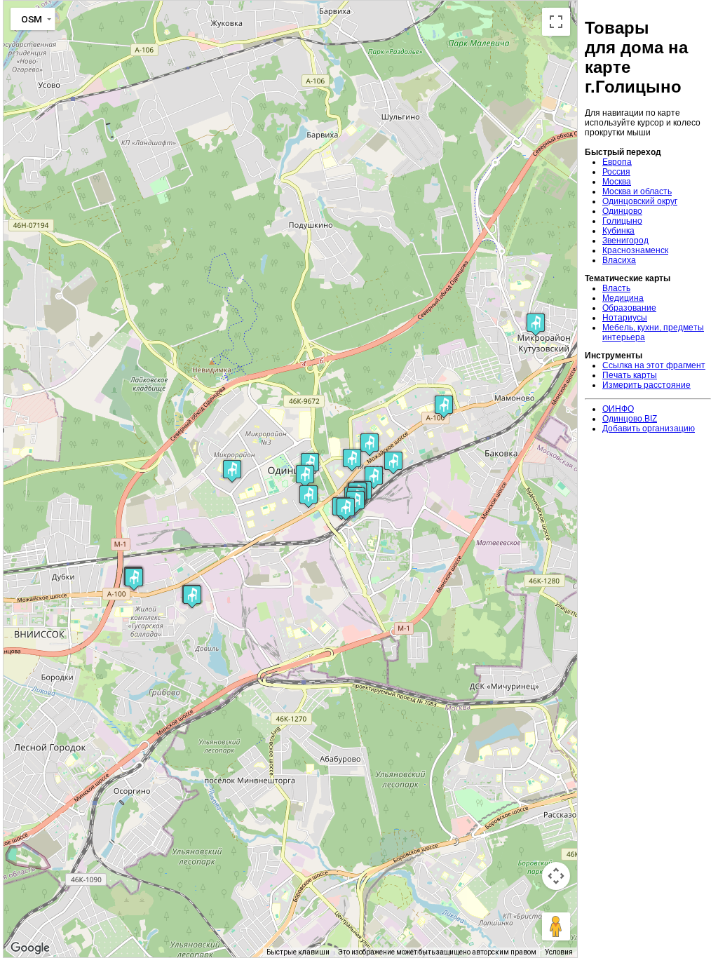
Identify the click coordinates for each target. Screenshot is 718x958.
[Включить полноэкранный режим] (556, 22)
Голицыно (622, 221)
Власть (616, 288)
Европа (617, 162)
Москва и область (637, 191)
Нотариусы (624, 318)
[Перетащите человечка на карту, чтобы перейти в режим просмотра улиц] (556, 926)
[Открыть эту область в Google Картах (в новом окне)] (30, 948)
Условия (559, 952)
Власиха (619, 260)
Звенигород (625, 240)
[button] (305, 475)
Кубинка (618, 231)
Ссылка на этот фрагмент (653, 365)
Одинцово (622, 211)
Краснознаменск (635, 250)
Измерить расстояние (646, 385)
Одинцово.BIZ (629, 419)
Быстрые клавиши (298, 952)
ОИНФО (618, 409)
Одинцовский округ (639, 201)
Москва (616, 182)
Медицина (623, 298)
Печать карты (629, 375)
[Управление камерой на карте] (556, 876)
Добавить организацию (648, 428)
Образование (629, 308)
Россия (616, 172)
